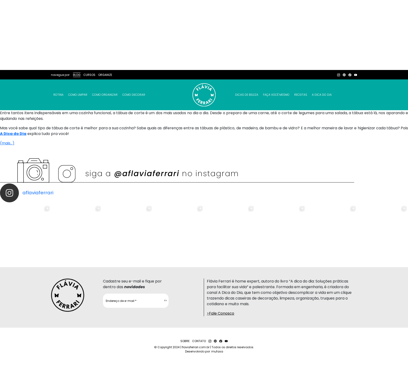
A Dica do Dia (322, 95)
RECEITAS (300, 95)
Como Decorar (133, 95)
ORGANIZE (105, 75)
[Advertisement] (204, 35)
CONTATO (199, 341)
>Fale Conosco (220, 313)
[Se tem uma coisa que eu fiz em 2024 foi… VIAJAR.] (76, 230)
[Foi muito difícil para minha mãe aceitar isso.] (127, 230)
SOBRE (185, 341)
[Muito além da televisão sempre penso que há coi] (382, 230)
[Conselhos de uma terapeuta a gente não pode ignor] (280, 230)
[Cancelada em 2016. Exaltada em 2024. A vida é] (331, 230)
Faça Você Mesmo (276, 95)
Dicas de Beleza (246, 95)
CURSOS (89, 75)
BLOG (77, 75)
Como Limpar (77, 95)
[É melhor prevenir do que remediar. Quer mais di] (25, 230)
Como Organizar (105, 95)
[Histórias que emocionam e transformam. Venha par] (229, 230)
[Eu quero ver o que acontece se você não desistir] (178, 230)
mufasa (217, 351)
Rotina (58, 95)
